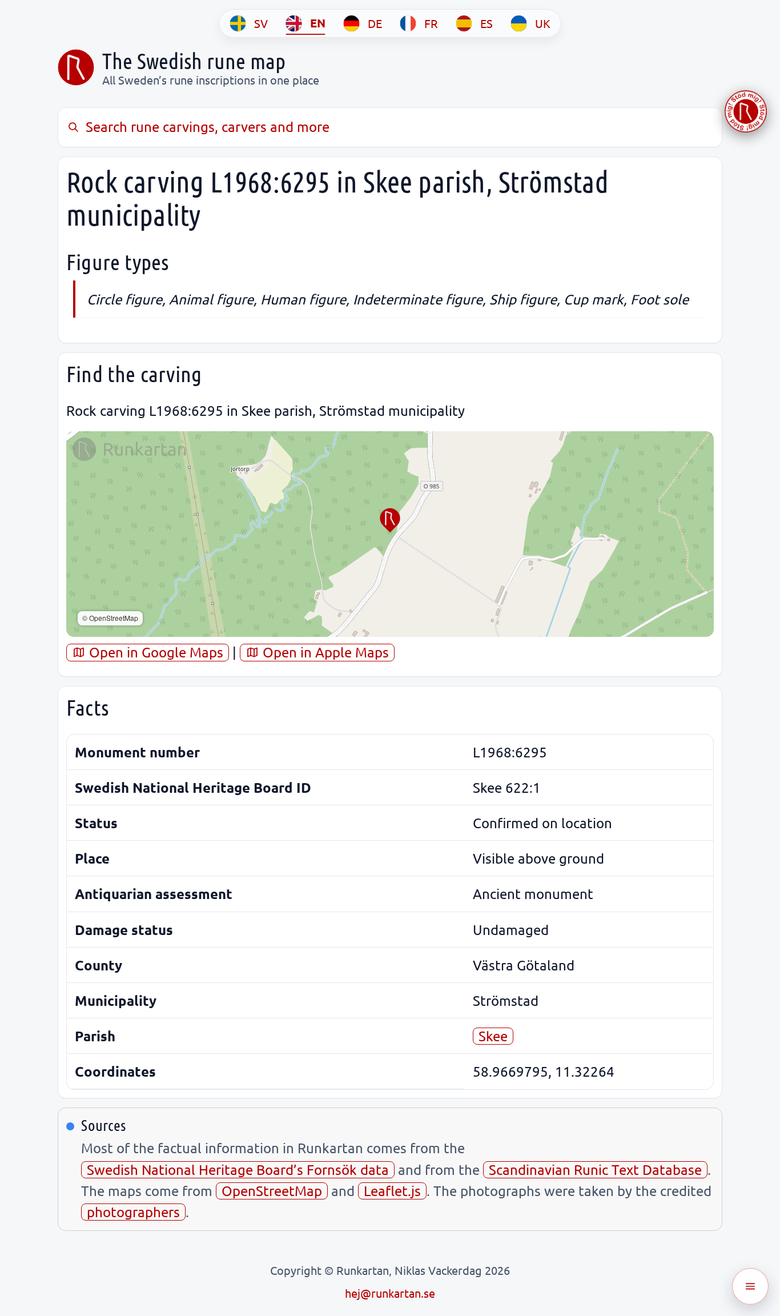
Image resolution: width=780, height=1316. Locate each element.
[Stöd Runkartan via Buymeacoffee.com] (746, 111)
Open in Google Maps (154, 652)
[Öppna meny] (750, 1286)
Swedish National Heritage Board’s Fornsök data (238, 1169)
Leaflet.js (392, 1190)
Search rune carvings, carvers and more (207, 126)
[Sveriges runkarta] (76, 67)
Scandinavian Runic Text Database (595, 1169)
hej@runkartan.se (390, 1293)
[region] (390, 534)
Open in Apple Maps (324, 652)
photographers (133, 1211)
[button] (390, 520)
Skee (493, 1036)
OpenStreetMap (272, 1190)
